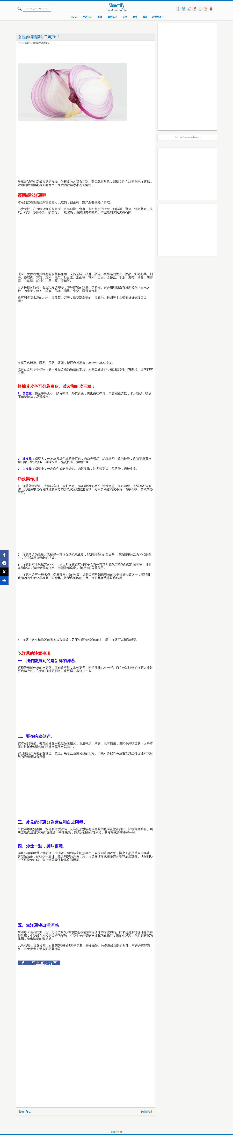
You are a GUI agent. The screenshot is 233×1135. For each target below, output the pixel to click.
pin (194, 8)
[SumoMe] (4, 580)
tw (183, 8)
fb (178, 8)
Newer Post (24, 1111)
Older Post (146, 1111)
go (189, 8)
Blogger (196, 137)
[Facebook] (4, 554)
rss (205, 8)
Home (74, 17)
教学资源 (156, 17)
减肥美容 (112, 17)
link (200, 8)
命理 (124, 17)
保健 (100, 17)
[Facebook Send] (4, 563)
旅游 (135, 17)
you (211, 8)
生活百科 (87, 17)
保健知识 (27, 43)
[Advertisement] (80, 54)
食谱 (145, 17)
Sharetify (116, 6)
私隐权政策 (116, 1132)
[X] (4, 572)
